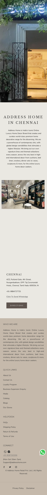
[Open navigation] (3, 4)
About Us (7, 375)
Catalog (6, 398)
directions (16, 305)
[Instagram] (16, 466)
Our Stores (7, 407)
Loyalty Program (10, 384)
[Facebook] (4, 466)
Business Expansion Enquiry (14, 389)
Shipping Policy (9, 427)
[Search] (39, 4)
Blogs (5, 403)
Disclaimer (30, 488)
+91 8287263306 (10, 455)
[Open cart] (43, 4)
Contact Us (7, 380)
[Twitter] (10, 466)
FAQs (5, 422)
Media (5, 394)
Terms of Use (8, 436)
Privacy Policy (18, 488)
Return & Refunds (10, 431)
